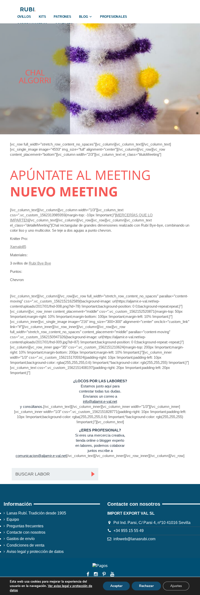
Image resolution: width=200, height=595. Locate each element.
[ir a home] (27, 9)
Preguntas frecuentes (25, 526)
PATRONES (62, 16)
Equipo (13, 519)
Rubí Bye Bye (40, 263)
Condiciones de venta (25, 545)
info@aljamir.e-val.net (100, 401)
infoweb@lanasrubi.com (134, 539)
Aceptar (116, 586)
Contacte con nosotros (26, 532)
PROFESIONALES (113, 16)
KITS (42, 16)
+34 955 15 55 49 (128, 531)
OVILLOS (24, 16)
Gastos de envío (21, 539)
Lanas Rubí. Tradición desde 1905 (36, 513)
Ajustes (176, 586)
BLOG (83, 16)
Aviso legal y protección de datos (35, 551)
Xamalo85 (18, 247)
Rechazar (146, 586)
